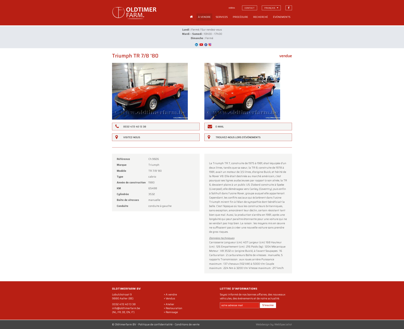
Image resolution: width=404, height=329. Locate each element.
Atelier (170, 304)
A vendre (171, 294)
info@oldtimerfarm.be (126, 308)
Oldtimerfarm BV (125, 324)
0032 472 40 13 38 (124, 304)
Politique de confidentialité (155, 324)
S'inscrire (268, 305)
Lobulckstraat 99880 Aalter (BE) (122, 296)
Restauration (174, 308)
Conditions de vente (187, 324)
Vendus (170, 298)
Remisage (172, 312)
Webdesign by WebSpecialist (274, 324)
